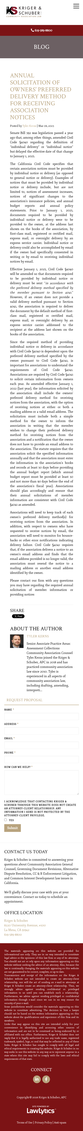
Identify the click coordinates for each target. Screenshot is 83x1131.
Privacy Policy (43, 1122)
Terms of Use (24, 1122)
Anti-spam (60, 1122)
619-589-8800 (43, 30)
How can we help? (18, 767)
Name (9, 709)
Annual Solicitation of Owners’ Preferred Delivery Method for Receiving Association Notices (40, 96)
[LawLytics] (41, 1110)
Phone (10, 752)
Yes (11, 820)
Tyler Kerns (29, 126)
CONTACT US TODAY (26, 852)
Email (9, 738)
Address (11, 724)
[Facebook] (46, 1079)
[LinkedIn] (37, 1079)
